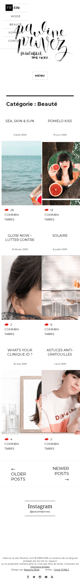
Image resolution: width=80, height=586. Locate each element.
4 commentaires (11, 443)
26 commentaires (11, 214)
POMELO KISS (60, 121)
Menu (40, 75)
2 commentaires (11, 329)
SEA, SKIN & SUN (20, 121)
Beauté (16, 24)
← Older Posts (18, 474)
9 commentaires (51, 329)
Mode (16, 16)
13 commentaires (51, 214)
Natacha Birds (31, 569)
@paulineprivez (40, 511)
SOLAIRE (60, 235)
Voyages (15, 32)
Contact (15, 40)
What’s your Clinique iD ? (19, 352)
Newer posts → (61, 474)
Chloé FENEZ (61, 569)
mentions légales (40, 566)
